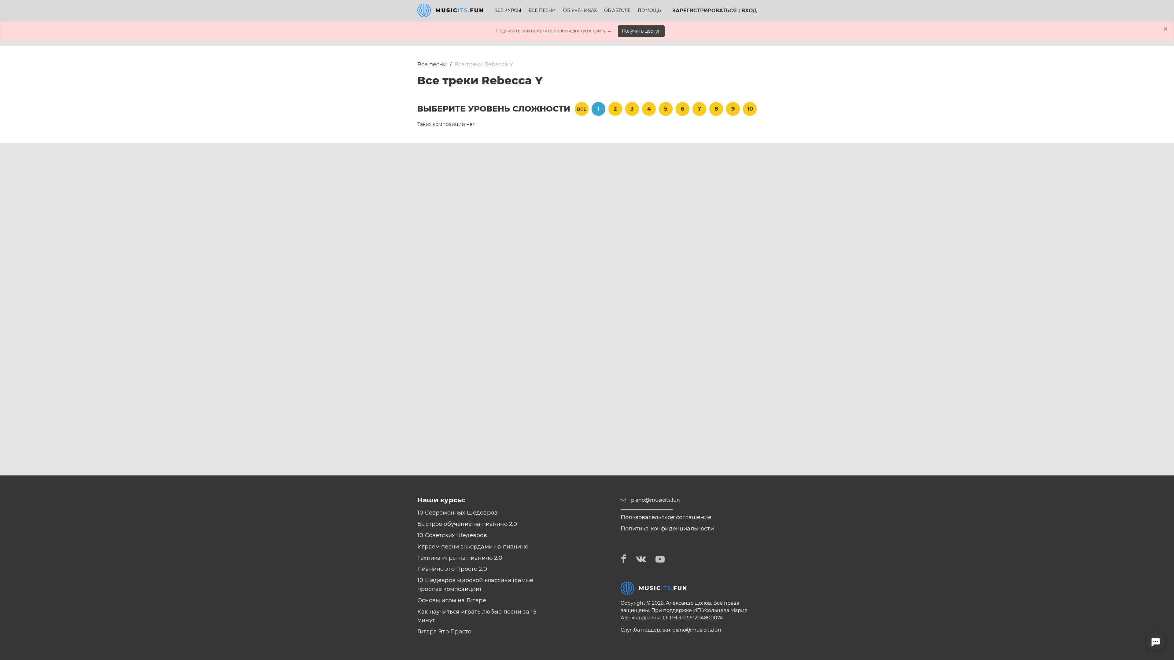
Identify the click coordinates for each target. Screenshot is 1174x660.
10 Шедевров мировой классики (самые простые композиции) (475, 584)
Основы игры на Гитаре (451, 600)
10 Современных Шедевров (457, 512)
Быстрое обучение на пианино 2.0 (467, 524)
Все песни (542, 10)
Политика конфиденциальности (667, 528)
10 (750, 108)
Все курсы (507, 10)
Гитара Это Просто (444, 631)
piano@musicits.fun (696, 630)
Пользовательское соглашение (666, 517)
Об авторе (617, 10)
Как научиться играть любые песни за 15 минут (476, 616)
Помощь (649, 10)
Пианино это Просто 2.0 (452, 569)
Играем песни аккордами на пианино (472, 546)
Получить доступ (641, 31)
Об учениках (580, 10)
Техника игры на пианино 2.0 (459, 558)
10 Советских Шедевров (452, 535)
